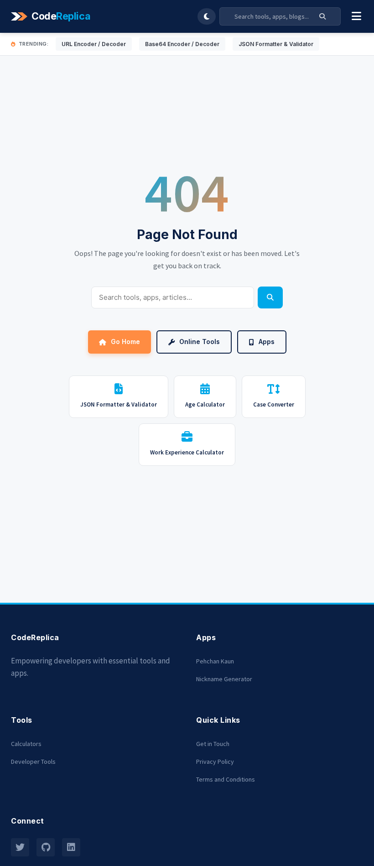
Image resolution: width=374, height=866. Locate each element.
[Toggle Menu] (356, 16)
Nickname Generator (224, 679)
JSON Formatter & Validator (276, 44)
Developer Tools (33, 761)
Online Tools (199, 341)
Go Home (125, 341)
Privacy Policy (215, 761)
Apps (267, 341)
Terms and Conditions (225, 779)
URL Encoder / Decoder (94, 44)
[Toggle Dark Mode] (206, 16)
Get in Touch (212, 744)
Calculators (26, 744)
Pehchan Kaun (215, 661)
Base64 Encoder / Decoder (182, 44)
